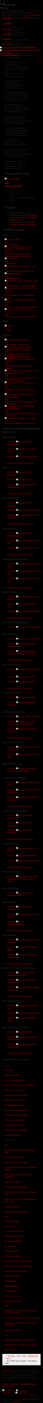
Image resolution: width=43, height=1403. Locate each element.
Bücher (6, 1335)
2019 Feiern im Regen (12, 1276)
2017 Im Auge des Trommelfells (16, 1115)
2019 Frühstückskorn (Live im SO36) (18, 1261)
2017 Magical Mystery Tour (14, 1105)
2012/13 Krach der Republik (14, 1080)
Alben (6, 1145)
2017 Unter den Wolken (13, 1241)
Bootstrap (31, 1395)
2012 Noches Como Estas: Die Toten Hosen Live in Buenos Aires (21, 1311)
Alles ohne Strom (10, 1350)
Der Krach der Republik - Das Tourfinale (19, 1340)
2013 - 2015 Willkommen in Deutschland (19, 1085)
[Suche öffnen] (21, 65)
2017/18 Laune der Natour (14, 1120)
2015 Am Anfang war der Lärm (15, 1095)
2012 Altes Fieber (11, 1226)
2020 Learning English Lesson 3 (16, 1211)
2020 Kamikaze (10, 1281)
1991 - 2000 (6, 24)
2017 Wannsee (10, 1246)
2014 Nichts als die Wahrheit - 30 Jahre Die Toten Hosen (20, 1324)
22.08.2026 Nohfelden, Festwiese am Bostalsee (23, 223)
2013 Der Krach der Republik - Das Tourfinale (21, 1318)
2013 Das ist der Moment (13, 1236)
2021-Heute (6, 39)
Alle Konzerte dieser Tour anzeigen (20, 463)
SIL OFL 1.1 (17, 1402)
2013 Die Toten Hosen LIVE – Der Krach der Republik (21, 1168)
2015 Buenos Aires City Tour (15, 1100)
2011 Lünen (8, 1070)
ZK (3, 14)
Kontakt (5, 1384)
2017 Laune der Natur (12, 1182)
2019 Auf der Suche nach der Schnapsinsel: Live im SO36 (20, 1200)
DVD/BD (7, 1306)
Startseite (11, 1356)
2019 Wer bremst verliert (13, 1125)
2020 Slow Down (10, 1291)
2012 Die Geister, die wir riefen (15, 1162)
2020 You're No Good (12, 1296)
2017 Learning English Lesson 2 (16, 1187)
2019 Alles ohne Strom (12, 1135)
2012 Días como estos (12, 1301)
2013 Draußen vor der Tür (14, 1231)
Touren (7, 1065)
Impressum (14, 1384)
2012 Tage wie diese (12, 1075)
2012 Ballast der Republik (14, 1157)
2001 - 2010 (6, 29)
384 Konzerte (33, 215)
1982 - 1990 (6, 19)
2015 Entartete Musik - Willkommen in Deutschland (18, 1175)
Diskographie (9, 1140)
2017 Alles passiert (11, 1251)
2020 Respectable (11, 1286)
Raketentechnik (8, 1386)
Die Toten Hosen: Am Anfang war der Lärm (20, 1345)
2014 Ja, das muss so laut (14, 1090)
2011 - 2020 (6, 34)
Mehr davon (6, 44)
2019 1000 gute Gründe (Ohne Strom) (18, 1266)
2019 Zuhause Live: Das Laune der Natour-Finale (20, 1193)
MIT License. (25, 1400)
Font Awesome (34, 1400)
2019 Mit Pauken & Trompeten (15, 1130)
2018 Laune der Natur (12, 1256)
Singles (6, 1216)
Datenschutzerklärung (27, 1384)
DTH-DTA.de (7, 1370)
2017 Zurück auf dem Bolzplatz (16, 1110)
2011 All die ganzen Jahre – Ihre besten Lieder (19, 1151)
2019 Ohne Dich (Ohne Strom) (15, 1271)
